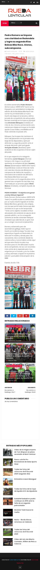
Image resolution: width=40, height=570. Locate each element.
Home (5, 23)
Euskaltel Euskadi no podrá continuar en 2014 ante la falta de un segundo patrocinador (24, 502)
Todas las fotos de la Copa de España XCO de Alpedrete (25, 490)
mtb (13, 54)
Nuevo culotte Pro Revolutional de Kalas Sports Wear (25, 461)
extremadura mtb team (14, 366)
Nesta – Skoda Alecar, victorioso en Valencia (23, 521)
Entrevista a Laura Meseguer (25, 479)
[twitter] (34, 2)
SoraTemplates (15, 560)
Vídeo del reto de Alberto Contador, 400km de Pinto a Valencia (25, 541)
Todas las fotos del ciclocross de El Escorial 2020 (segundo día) (23, 471)
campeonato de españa (14, 326)
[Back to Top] (20, 567)
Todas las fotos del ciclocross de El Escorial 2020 (23, 531)
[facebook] (31, 2)
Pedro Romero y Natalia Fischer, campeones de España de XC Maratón (18, 336)
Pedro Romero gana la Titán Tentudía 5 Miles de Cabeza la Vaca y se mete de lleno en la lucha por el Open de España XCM (19, 375)
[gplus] (37, 2)
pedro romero (19, 54)
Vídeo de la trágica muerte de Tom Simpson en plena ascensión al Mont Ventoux (25, 452)
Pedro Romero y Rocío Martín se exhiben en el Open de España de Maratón (19, 356)
